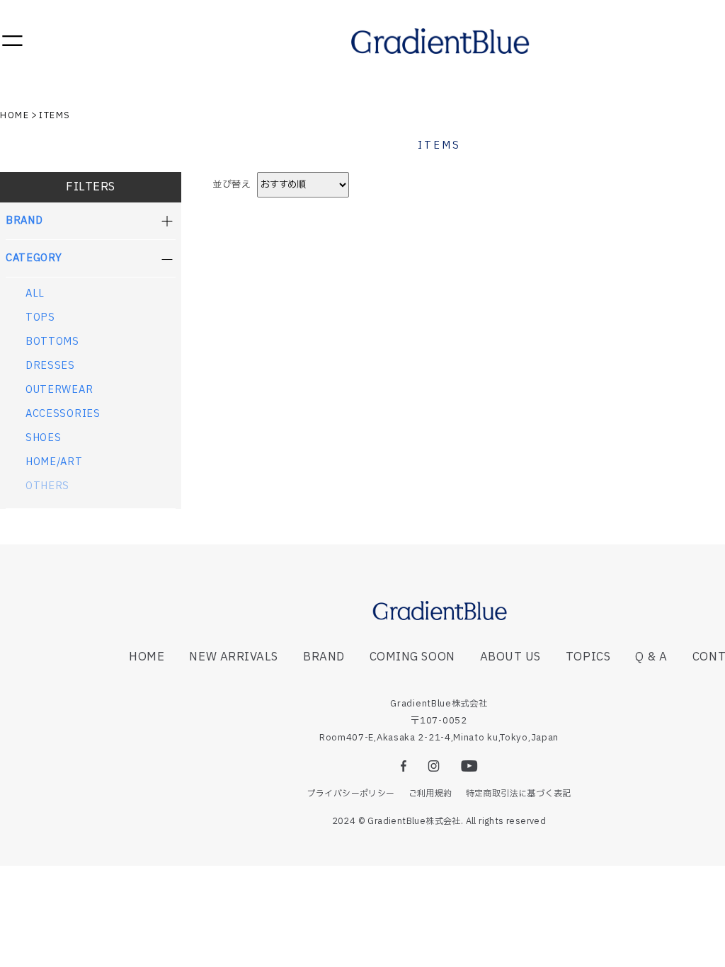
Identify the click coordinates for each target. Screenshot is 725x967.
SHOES (43, 438)
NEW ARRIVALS (233, 656)
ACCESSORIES (63, 414)
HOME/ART (54, 462)
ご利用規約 (430, 793)
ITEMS (55, 115)
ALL (35, 294)
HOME (14, 115)
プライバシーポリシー (351, 793)
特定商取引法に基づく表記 (518, 793)
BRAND (324, 656)
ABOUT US (510, 656)
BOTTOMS (52, 342)
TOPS (40, 318)
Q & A (651, 656)
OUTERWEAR (59, 390)
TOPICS (588, 656)
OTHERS (47, 486)
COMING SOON (412, 656)
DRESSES (50, 366)
